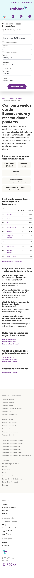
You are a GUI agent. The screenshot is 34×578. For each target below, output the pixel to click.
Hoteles (5, 510)
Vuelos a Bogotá (8, 399)
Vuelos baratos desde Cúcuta (12, 449)
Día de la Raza (7, 473)
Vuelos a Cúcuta (8, 420)
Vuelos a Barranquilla (9, 426)
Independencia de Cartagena (12, 479)
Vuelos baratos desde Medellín (12, 443)
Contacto (5, 542)
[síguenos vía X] (10, 565)
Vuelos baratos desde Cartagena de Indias (16, 455)
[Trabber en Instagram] (3, 565)
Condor (9, 214)
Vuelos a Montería (8, 429)
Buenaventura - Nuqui (9, 339)
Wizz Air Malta (11, 257)
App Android (7, 531)
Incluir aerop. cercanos (11, 42)
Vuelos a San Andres (9, 423)
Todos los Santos (8, 476)
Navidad (5, 485)
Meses (4, 467)
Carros (4, 513)
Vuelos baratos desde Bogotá (12, 440)
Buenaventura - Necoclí (10, 344)
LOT (8, 218)
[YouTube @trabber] (14, 565)
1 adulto (6, 74)
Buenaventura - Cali (9, 342)
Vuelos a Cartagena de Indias (12, 408)
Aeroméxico (11, 242)
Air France (10, 246)
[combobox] (17, 37)
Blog (4, 525)
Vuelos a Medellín (8, 402)
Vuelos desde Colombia (10, 373)
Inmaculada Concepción (10, 482)
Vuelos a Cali (6, 411)
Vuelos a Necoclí (8, 435)
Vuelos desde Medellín (9, 362)
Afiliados (5, 545)
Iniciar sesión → (27, 2)
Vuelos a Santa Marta (9, 414)
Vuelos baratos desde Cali (11, 446)
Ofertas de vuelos (9, 507)
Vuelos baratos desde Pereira (12, 452)
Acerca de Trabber (9, 522)
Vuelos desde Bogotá (9, 359)
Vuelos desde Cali (8, 357)
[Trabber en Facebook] (7, 565)
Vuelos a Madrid (7, 405)
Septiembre (6, 470)
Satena (9, 223)
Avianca (9, 231)
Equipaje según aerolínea (10, 464)
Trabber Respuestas (10, 528)
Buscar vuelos (17, 87)
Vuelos (4, 504)
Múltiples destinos (10, 32)
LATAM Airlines (11, 227)
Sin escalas (8, 68)
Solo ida (18, 29)
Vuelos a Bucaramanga (10, 432)
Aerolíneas (6, 461)
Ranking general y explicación (12, 262)
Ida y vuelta (8, 29)
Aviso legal (5, 560)
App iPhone (6, 534)
